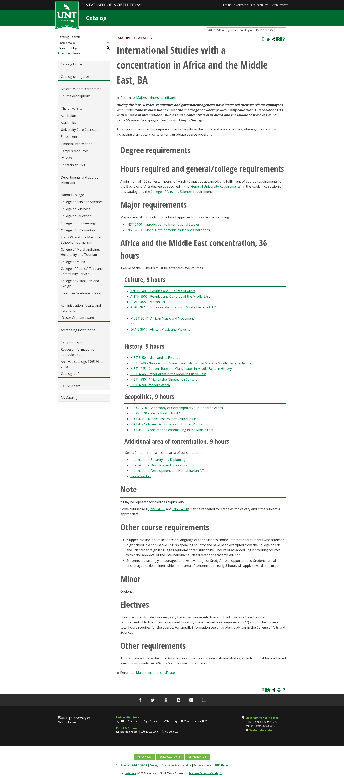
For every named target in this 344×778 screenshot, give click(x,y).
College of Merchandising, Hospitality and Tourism (80, 252)
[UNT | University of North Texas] (79, 720)
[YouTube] (166, 700)
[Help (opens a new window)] (283, 39)
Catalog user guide (75, 76)
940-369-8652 (171, 731)
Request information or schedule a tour (78, 352)
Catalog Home (71, 64)
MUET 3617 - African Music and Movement (162, 318)
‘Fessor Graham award (78, 317)
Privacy (154, 765)
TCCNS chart (70, 386)
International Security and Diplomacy (158, 459)
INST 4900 (180, 509)
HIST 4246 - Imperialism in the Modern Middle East (168, 374)
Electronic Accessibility (176, 765)
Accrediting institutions (78, 330)
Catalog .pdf (70, 373)
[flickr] (191, 700)
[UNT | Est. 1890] (67, 15)
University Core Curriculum (81, 129)
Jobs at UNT (201, 721)
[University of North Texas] (112, 2)
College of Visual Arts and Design (80, 283)
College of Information (78, 230)
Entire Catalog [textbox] (67, 43)
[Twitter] (153, 700)
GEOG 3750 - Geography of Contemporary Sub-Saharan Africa (176, 408)
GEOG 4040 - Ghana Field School (154, 413)
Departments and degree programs (79, 180)
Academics (68, 122)
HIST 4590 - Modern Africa (150, 385)
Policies (66, 158)
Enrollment (69, 136)
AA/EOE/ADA (139, 765)
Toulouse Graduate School (81, 293)
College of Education (76, 216)
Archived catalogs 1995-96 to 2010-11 (82, 364)
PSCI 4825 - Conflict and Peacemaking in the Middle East (171, 430)
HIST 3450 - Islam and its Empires (155, 357)
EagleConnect (259, 5)
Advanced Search (70, 53)
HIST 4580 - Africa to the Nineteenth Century (163, 379)
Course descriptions (76, 96)
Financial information (76, 144)
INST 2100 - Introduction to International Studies (163, 224)
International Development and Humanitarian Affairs (169, 470)
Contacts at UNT (73, 165)
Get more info (196, 756)
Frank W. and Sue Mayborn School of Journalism (81, 240)
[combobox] (246, 29)
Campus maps (71, 342)
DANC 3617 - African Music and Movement (162, 329)
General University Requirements (215, 186)
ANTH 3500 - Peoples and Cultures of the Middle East (170, 296)
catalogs (130, 773)
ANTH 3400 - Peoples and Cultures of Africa (162, 291)
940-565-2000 (151, 731)
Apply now (144, 756)
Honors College (72, 195)
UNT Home (222, 765)
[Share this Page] (273, 39)
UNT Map (186, 721)
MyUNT (227, 5)
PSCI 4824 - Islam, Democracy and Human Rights (166, 424)
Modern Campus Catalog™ (205, 773)
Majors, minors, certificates (81, 89)
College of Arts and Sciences (82, 202)
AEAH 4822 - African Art (147, 302)
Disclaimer (122, 765)
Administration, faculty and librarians (81, 308)
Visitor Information (261, 730)
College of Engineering (78, 223)
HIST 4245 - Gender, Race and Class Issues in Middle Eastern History (181, 368)
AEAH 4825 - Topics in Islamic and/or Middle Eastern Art (171, 307)
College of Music (73, 262)
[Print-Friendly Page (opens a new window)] (278, 39)
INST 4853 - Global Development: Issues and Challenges (168, 230)
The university (71, 108)
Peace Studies (140, 476)
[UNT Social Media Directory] (204, 700)
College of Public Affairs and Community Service (82, 271)
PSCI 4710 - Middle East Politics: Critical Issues (164, 419)
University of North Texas (261, 717)
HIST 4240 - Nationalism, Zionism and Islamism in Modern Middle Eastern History (191, 363)
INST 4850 (157, 509)
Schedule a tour (169, 756)
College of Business (75, 209)
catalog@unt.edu (128, 731)
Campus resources (75, 151)
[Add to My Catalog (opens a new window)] (268, 39)
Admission (68, 115)
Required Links (203, 765)
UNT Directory (279, 5)
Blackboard (241, 5)
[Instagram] (178, 700)
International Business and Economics (158, 465)
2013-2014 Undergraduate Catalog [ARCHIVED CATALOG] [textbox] (241, 30)
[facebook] (140, 700)
